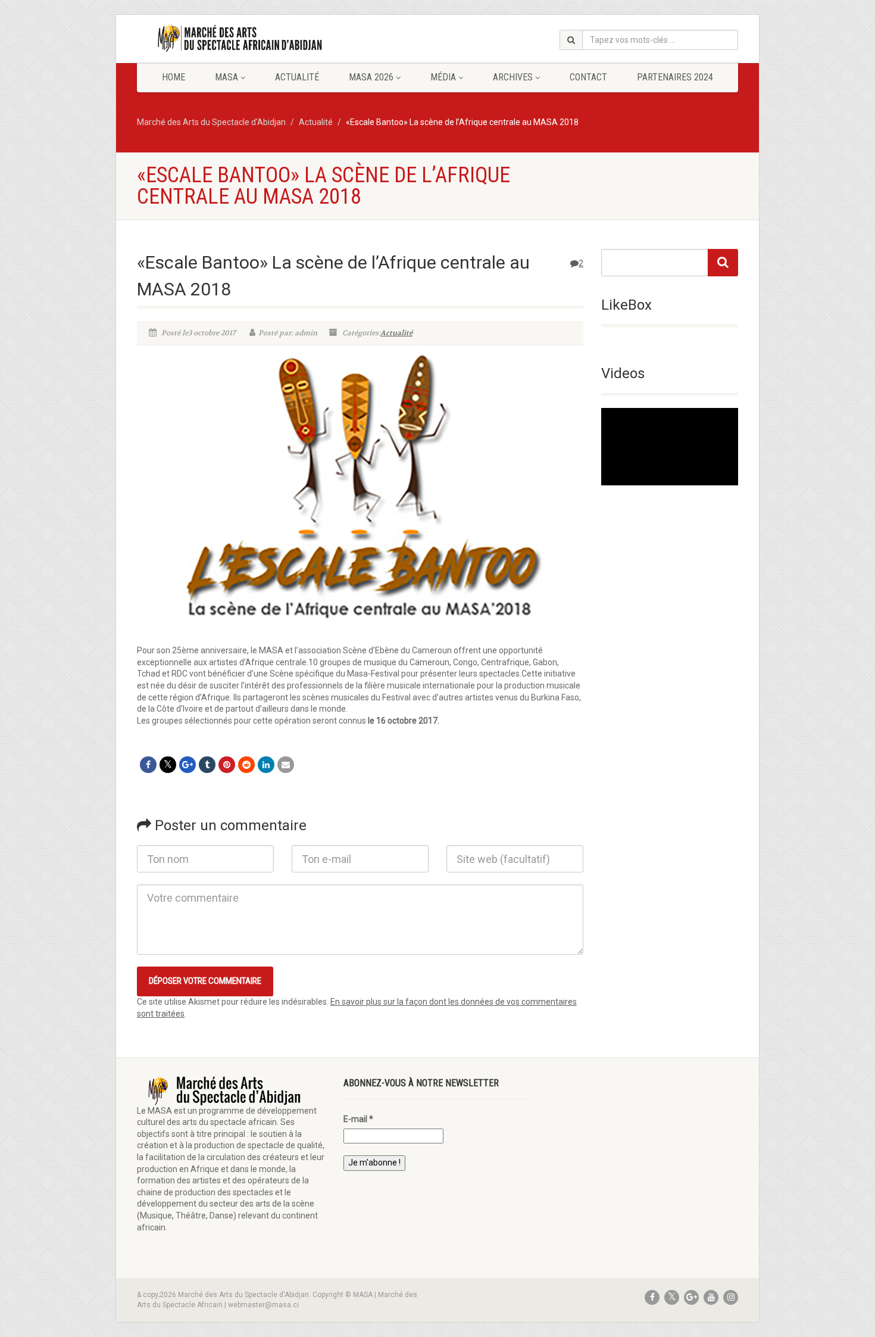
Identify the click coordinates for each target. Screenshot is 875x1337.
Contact (588, 77)
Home (173, 77)
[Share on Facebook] (148, 764)
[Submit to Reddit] (246, 764)
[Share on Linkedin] (266, 764)
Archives (513, 77)
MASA (226, 77)
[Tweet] (168, 764)
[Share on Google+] (187, 764)
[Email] (285, 764)
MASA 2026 (371, 77)
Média (443, 77)
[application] (669, 446)
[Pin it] (226, 764)
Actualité (297, 77)
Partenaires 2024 (675, 77)
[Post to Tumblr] (207, 764)
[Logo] (231, 38)
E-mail (358, 1119)
